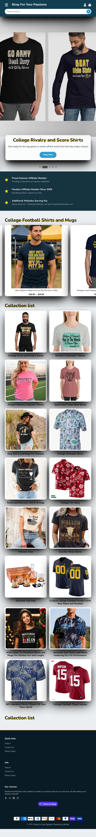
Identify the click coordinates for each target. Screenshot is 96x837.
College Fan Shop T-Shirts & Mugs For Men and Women (70, 484)
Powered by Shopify (61, 827)
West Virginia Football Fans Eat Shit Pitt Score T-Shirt (36, 263)
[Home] (29, 5)
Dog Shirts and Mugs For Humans (26, 435)
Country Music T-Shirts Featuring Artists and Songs (70, 533)
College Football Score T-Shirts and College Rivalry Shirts (26, 337)
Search (8, 747)
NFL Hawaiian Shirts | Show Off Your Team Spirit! (26, 687)
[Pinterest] (14, 801)
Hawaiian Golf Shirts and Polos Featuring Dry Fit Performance (70, 635)
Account (85, 4)
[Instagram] (18, 801)
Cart (89, 4)
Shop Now (48, 158)
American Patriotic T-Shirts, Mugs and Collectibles (26, 533)
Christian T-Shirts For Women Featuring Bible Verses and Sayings (70, 337)
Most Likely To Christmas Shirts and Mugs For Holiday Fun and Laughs (26, 635)
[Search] (88, 11)
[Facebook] (6, 801)
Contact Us (9, 751)
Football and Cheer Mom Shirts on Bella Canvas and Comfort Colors (70, 386)
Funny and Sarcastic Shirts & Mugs (26, 484)
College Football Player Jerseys (70, 685)
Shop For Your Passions (43, 827)
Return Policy (10, 754)
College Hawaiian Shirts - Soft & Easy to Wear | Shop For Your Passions (70, 435)
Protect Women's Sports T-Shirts (26, 386)
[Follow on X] (10, 801)
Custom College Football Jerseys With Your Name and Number (70, 583)
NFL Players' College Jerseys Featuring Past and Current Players (26, 582)
